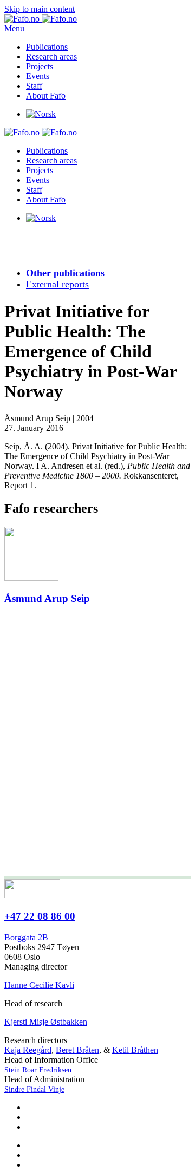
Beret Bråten (77, 1050)
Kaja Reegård (27, 1050)
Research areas (51, 56)
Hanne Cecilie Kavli (39, 985)
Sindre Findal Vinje (34, 1089)
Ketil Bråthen (135, 1050)
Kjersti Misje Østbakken (45, 1021)
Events (37, 76)
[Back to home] (40, 18)
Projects (39, 66)
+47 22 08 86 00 (39, 916)
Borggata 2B (26, 937)
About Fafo (46, 95)
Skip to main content (39, 9)
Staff (34, 85)
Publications (47, 46)
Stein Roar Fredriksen (38, 1070)
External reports (57, 284)
